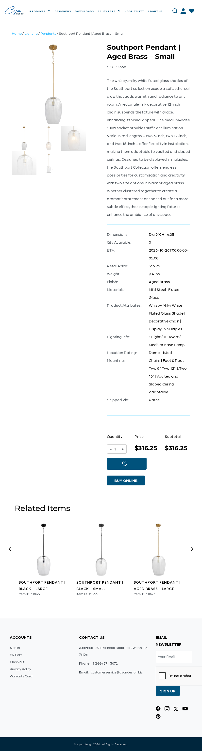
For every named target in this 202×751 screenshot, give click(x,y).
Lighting (31, 33)
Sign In (15, 647)
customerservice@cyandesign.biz (116, 672)
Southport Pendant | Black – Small (99, 585)
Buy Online (125, 480)
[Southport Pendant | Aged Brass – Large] (158, 550)
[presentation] (9, 549)
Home (17, 33)
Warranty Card (21, 676)
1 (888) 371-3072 (105, 663)
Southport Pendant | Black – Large (42, 585)
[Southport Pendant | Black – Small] (101, 550)
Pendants (48, 33)
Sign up (168, 690)
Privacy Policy (20, 669)
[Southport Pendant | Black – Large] (43, 550)
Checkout (17, 662)
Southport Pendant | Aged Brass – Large (157, 585)
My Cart (16, 654)
